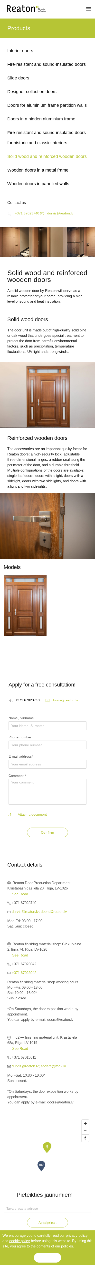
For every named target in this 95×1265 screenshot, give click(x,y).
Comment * (17, 776)
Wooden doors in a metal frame (37, 170)
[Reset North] (85, 1138)
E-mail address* (21, 756)
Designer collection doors (32, 91)
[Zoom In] (85, 1123)
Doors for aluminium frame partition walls (47, 105)
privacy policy (77, 1235)
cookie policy (19, 1241)
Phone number (20, 737)
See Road (20, 894)
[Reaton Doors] (25, 8)
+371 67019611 (23, 1057)
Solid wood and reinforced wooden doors (47, 156)
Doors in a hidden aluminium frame (41, 118)
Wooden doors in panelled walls (38, 183)
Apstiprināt (47, 1223)
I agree (47, 1258)
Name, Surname (21, 718)
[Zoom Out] (85, 1130)
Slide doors (18, 78)
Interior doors (20, 50)
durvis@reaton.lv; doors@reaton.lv (39, 911)
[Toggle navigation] (88, 9)
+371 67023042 (23, 964)
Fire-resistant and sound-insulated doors (46, 64)
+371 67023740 (23, 903)
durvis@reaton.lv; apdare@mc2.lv (38, 1066)
